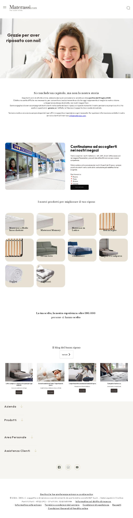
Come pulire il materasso (114, 383)
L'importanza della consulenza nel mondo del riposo (82, 383)
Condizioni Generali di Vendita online (68, 508)
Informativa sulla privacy (28, 505)
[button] (5, 8)
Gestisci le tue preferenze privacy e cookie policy (66, 494)
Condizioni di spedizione (96, 505)
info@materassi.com (77, 116)
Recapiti (116, 505)
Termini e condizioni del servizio (62, 505)
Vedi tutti (65, 355)
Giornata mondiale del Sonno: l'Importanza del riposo (50, 384)
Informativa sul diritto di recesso (93, 501)
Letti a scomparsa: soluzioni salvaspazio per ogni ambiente (19, 384)
